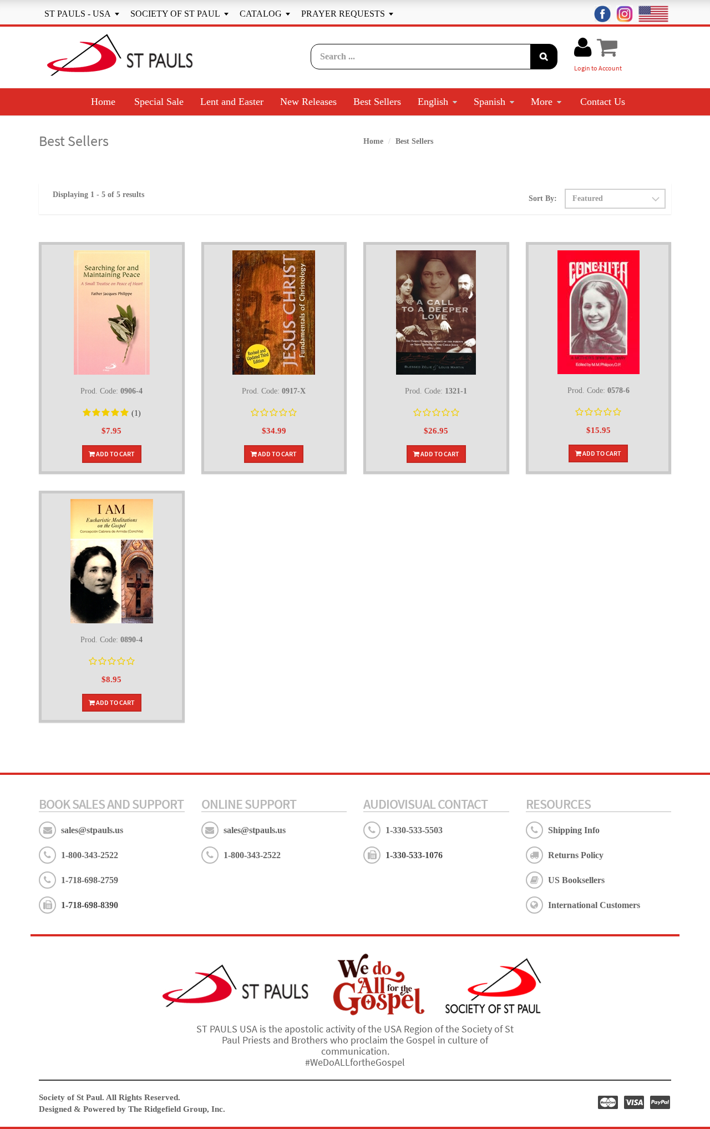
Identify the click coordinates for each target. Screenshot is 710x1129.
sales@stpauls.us (92, 830)
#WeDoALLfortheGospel (355, 1062)
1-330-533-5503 (414, 830)
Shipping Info (574, 830)
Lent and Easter (231, 101)
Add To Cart (115, 454)
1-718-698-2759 (89, 880)
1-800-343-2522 (89, 855)
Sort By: (543, 198)
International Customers (594, 905)
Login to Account (598, 68)
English (433, 101)
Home (103, 101)
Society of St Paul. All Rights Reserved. (109, 1097)
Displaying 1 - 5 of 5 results (98, 194)
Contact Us (602, 101)
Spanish (489, 101)
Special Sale (159, 101)
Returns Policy (576, 855)
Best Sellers (377, 101)
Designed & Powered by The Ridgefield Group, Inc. (132, 1109)
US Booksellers (576, 880)
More (541, 101)
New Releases (308, 101)
